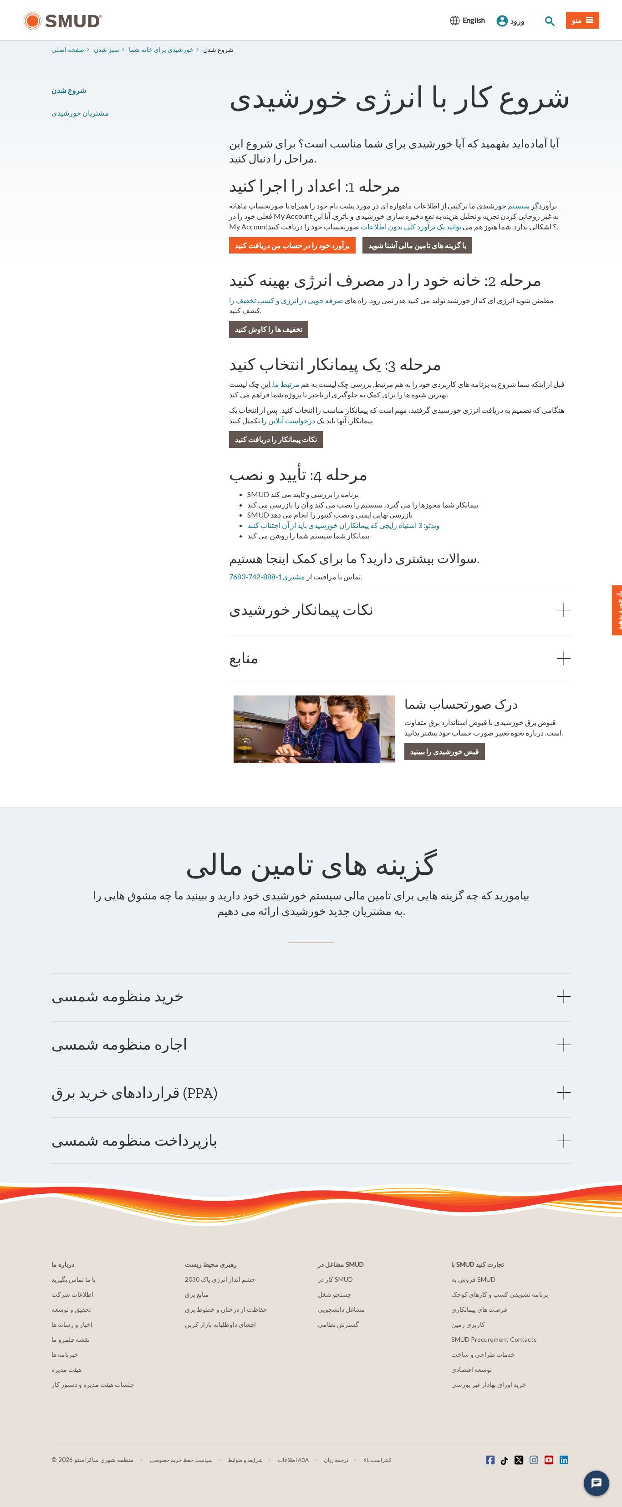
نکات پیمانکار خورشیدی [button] (301, 610)
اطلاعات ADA (293, 1459)
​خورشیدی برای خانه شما (161, 49)
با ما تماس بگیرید (73, 1279)
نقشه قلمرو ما (70, 1339)
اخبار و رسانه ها (71, 1324)
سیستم (519, 205)
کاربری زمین (468, 1324)
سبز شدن (106, 49)
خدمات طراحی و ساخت (483, 1354)
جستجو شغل (335, 1294)
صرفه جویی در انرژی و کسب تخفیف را (286, 300)
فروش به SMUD (473, 1279)
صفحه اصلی (67, 49)
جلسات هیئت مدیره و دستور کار (92, 1384)
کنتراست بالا (377, 1459)
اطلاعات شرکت (72, 1294)
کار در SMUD (335, 1279)
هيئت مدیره (66, 1369)
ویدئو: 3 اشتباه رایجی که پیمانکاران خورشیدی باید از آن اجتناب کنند (343, 525)
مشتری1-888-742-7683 (267, 576)
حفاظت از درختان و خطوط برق (226, 1309)
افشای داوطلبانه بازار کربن (220, 1324)
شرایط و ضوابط (245, 1459)
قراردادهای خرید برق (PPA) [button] (134, 1092)
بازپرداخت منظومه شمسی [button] (134, 1140)
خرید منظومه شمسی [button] (117, 996)
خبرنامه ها (64, 1354)
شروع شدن (68, 90)
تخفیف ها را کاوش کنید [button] (268, 329)
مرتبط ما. (285, 384)
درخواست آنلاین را (288, 420)
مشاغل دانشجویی (341, 1309)
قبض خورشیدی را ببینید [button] (444, 751)
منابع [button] (244, 658)
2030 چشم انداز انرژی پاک (220, 1279)
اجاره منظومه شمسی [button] (119, 1044)
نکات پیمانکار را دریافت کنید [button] (276, 439)
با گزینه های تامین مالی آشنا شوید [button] (417, 245)
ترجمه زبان (336, 1459)
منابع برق (197, 1294)
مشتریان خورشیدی (80, 112)
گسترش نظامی (338, 1324)
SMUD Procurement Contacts (494, 1339)
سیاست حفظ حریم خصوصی (181, 1459)
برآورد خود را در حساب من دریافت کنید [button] (292, 245)
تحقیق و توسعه (71, 1309)
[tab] (400, 610)
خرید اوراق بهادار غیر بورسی (488, 1384)
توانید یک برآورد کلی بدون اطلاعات (411, 226)
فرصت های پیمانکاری (479, 1309)
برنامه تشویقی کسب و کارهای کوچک (499, 1294)
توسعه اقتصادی (471, 1369)
